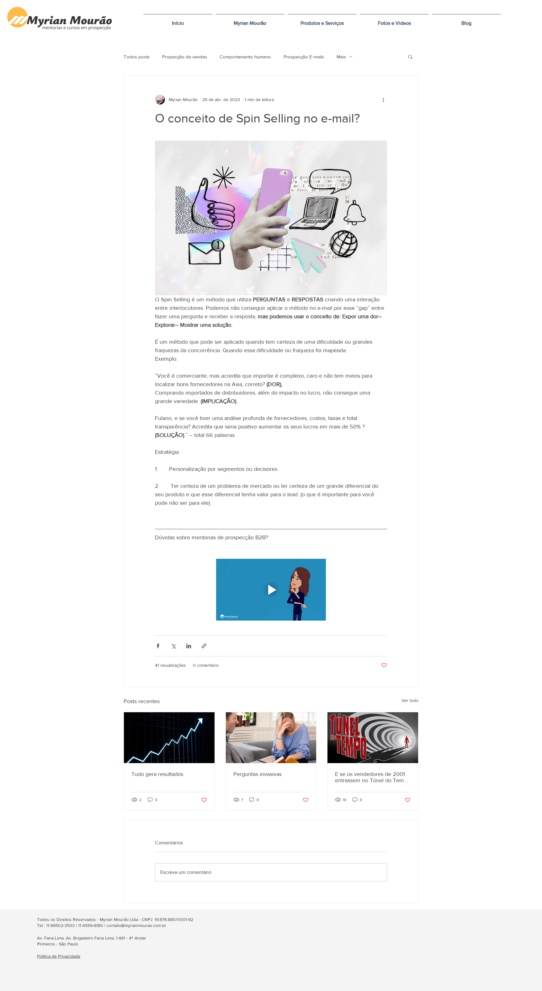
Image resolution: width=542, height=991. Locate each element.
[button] (322, 20)
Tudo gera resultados (157, 774)
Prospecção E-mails (304, 56)
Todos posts (137, 56)
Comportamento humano (245, 56)
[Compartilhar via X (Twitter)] (173, 646)
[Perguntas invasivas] (271, 737)
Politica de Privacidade (58, 956)
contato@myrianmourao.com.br (136, 925)
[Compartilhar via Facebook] (158, 646)
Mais (341, 56)
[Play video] (271, 590)
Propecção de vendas (184, 56)
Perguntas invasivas (257, 774)
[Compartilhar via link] (204, 646)
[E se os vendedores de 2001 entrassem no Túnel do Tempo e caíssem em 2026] (372, 737)
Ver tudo (409, 700)
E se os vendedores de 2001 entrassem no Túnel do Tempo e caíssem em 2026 (372, 777)
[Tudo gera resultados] (169, 737)
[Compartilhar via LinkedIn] (189, 646)
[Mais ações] (383, 99)
